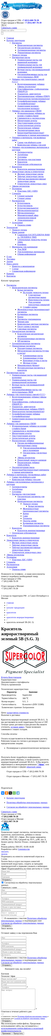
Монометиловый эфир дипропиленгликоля (27, 216)
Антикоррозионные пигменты (31, 50)
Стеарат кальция (25, 196)
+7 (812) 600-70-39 (30, 20)
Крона (20, 317)
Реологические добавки (28, 128)
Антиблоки (22, 154)
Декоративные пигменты (29, 52)
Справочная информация (23, 271)
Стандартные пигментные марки (37, 296)
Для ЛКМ (21, 249)
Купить (4, 677)
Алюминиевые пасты (33, 355)
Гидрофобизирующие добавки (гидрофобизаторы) (31, 102)
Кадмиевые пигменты (27, 314)
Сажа (25, 516)
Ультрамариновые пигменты (36, 525)
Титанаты (27, 518)
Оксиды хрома (29, 521)
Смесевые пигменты (27, 329)
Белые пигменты (25, 290)
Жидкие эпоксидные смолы (30, 174)
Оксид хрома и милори (28, 326)
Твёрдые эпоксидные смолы (30, 176)
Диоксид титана (19, 55)
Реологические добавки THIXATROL (28, 463)
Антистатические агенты (29, 125)
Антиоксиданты (25, 152)
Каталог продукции (16, 40)
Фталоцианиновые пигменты (31, 338)
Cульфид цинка (30, 307)
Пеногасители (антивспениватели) (33, 99)
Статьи (15, 269)
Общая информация (26, 254)
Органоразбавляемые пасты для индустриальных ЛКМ (32, 75)
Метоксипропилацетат (27, 210)
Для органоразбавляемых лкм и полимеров (34, 449)
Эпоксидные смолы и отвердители (28, 171)
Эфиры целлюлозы (21, 186)
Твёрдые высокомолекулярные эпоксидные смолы (31, 180)
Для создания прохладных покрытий (39, 303)
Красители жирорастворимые (31, 169)
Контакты (11, 276)
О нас (9, 256)
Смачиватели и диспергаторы (31, 118)
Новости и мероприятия (23, 266)
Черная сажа (23, 321)
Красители (22, 162)
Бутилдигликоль (25, 205)
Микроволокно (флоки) (28, 365)
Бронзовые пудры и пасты (35, 360)
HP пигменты (23, 341)
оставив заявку (17, 727)
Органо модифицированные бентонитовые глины (30, 444)
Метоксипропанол (26, 213)
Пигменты (17, 43)
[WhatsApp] (14, 793)
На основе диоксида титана (35, 292)
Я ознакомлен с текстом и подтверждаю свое (24, 920)
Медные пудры (30, 363)
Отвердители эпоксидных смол (32, 184)
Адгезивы (22, 157)
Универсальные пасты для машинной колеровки (29, 61)
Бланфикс (22, 244)
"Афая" (41, 764)
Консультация (14, 677)
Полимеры (17, 188)
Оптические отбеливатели (29, 164)
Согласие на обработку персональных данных (28, 807)
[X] (10, 793)
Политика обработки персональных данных (27, 802)
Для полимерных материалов (31, 252)
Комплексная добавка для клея (31, 145)
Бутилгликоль (23, 203)
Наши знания (18, 232)
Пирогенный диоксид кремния (31, 460)
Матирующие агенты (27, 120)
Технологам (12, 227)
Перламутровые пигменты (29, 348)
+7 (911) (33, 23)
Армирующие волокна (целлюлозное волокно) (28, 107)
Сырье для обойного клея (29, 142)
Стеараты (16, 193)
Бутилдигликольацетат (27, 208)
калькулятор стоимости (18, 712)
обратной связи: (34, 767)
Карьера (10, 273)
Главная (10, 38)
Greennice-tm (24, 849)
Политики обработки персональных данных (32, 1016)
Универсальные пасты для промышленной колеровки (29, 66)
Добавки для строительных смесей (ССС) (26, 394)
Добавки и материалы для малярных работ (26, 474)
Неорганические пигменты (30, 45)
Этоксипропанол (25, 220)
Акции (10, 261)
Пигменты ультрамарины (29, 319)
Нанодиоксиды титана (38, 300)
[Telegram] (18, 793)
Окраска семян (24, 225)
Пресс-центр (12, 264)
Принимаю (6, 1033)
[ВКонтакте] (2, 793)
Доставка (11, 259)
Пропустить (18, 1033)
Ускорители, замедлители (29, 94)
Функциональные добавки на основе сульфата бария (31, 114)
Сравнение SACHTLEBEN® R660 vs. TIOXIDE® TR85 (33, 236)
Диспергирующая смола (28, 130)
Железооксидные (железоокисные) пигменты (36, 509)
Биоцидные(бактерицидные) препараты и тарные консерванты (33, 134)
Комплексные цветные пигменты (33, 324)
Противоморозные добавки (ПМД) (33, 96)
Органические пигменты (29, 48)
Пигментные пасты (21, 57)
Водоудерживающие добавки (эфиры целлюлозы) (30, 85)
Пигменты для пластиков (29, 159)
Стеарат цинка (24, 198)
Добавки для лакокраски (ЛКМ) (26, 111)
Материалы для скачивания (24, 247)
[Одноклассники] (6, 793)
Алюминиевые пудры (33, 358)
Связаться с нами (9, 28)
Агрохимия (17, 222)
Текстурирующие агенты (29, 123)
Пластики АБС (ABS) (27, 191)
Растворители (18, 201)
